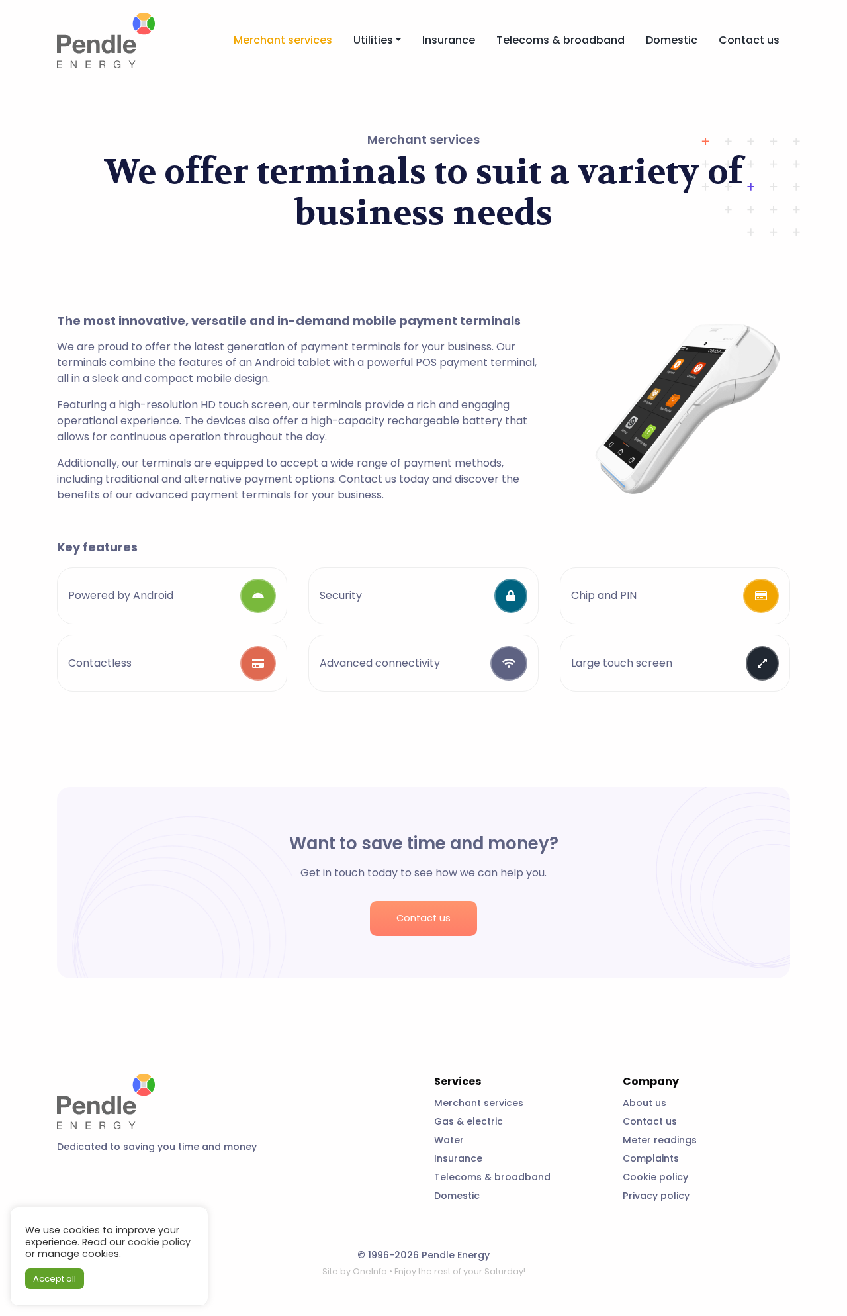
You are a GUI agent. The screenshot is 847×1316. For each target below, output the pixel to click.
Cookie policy (655, 1177)
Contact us (749, 40)
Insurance (448, 40)
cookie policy (159, 1242)
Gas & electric (468, 1121)
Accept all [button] (54, 1278)
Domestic (671, 40)
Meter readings (660, 1140)
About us (644, 1102)
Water (449, 1140)
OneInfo (370, 1271)
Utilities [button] (373, 40)
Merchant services (283, 40)
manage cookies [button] (78, 1253)
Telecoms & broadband (560, 40)
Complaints (651, 1158)
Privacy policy (656, 1195)
